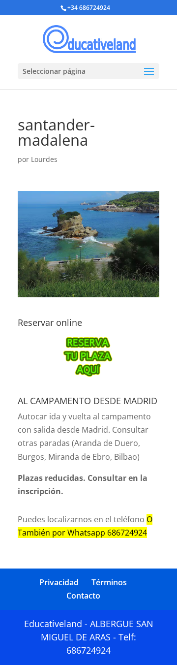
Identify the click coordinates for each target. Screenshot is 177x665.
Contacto (83, 595)
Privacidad (59, 582)
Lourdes (44, 159)
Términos (109, 582)
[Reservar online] (88, 356)
